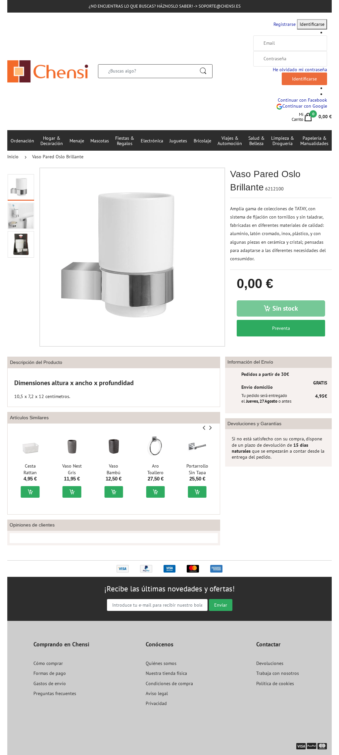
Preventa (281, 328)
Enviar (220, 605)
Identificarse (312, 24)
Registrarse (284, 24)
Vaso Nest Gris (72, 469)
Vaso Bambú (114, 469)
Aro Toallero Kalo (155, 472)
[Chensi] (47, 71)
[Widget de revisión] (114, 538)
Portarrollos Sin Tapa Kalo (198, 472)
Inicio (13, 157)
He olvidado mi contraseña (300, 70)
